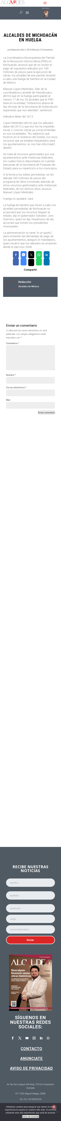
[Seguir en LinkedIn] (41, 1038)
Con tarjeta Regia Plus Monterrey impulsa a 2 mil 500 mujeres (30, 616)
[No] (57, 1112)
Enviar (30, 940)
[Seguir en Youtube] (27, 1038)
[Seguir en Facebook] (13, 1038)
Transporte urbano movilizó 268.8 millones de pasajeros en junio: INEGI (30, 743)
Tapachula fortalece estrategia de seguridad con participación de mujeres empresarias (29, 551)
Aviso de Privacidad (31, 1068)
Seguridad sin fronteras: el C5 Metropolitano (24, 483)
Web (8, 400)
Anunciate (31, 1058)
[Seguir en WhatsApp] (48, 1038)
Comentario (12, 343)
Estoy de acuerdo (30, 1116)
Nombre (11, 375)
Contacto (31, 1048)
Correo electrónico (16, 387)
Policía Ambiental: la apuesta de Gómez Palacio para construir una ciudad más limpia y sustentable (29, 808)
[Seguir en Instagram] (34, 1038)
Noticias (35, 50)
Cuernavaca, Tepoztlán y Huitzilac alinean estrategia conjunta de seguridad (30, 679)
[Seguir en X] (20, 1038)
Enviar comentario (46, 412)
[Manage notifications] (54, 1107)
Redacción (15, 50)
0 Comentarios (47, 50)
